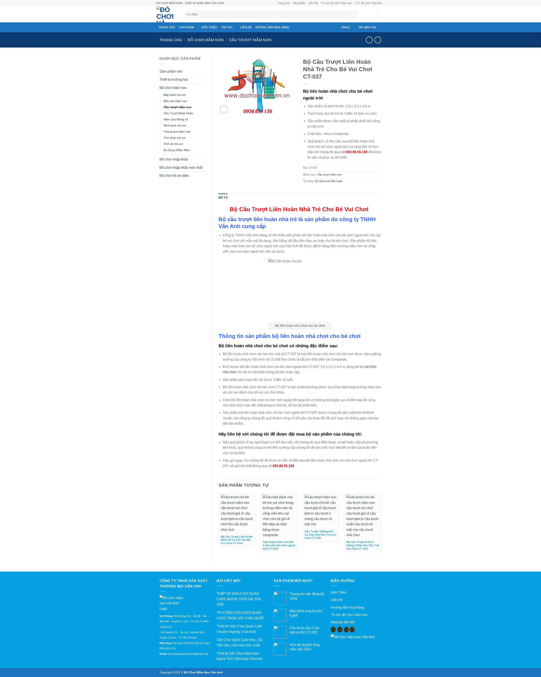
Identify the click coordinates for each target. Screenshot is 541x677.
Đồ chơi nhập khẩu (174, 159)
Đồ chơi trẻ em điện (174, 175)
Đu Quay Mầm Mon (177, 150)
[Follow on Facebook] (382, 27)
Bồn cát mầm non (175, 101)
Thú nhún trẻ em (175, 137)
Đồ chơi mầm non (206, 40)
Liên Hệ (313, 3)
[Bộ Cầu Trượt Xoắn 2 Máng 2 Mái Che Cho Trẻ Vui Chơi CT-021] (362, 516)
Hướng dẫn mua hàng (272, 27)
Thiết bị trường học (174, 79)
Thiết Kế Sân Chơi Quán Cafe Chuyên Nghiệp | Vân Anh (239, 628)
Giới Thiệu (209, 27)
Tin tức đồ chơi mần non (349, 615)
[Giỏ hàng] (382, 14)
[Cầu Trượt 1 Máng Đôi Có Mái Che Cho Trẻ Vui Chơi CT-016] (321, 510)
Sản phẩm (299, 3)
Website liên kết (343, 622)
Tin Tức (227, 27)
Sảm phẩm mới (171, 71)
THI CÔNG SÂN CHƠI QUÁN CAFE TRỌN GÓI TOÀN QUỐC (241, 615)
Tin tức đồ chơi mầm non (336, 3)
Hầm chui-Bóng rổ (176, 119)
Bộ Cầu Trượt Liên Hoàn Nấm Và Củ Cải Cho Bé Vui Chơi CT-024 (237, 540)
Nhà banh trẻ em (175, 125)
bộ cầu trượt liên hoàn (328, 181)
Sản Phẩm (186, 27)
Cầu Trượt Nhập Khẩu (178, 113)
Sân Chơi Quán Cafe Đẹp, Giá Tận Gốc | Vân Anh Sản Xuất (239, 642)
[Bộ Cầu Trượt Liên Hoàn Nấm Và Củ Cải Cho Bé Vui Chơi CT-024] (237, 513)
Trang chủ (284, 3)
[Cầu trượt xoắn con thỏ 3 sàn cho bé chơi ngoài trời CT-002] (279, 516)
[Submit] (354, 14)
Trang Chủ (166, 27)
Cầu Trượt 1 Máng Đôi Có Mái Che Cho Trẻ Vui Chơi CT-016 (320, 534)
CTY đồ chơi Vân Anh (368, 3)
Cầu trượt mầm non (250, 40)
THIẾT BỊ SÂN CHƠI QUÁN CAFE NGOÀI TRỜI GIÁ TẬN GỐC (239, 599)
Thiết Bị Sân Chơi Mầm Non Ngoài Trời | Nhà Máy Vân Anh (239, 656)
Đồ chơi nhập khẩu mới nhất (181, 167)
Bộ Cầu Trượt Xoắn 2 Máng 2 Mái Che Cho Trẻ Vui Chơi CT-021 (362, 545)
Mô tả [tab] (223, 197)
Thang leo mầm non (177, 131)
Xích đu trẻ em (173, 144)
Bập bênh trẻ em (175, 95)
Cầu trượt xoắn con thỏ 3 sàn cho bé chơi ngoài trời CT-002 (279, 545)
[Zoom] (224, 109)
